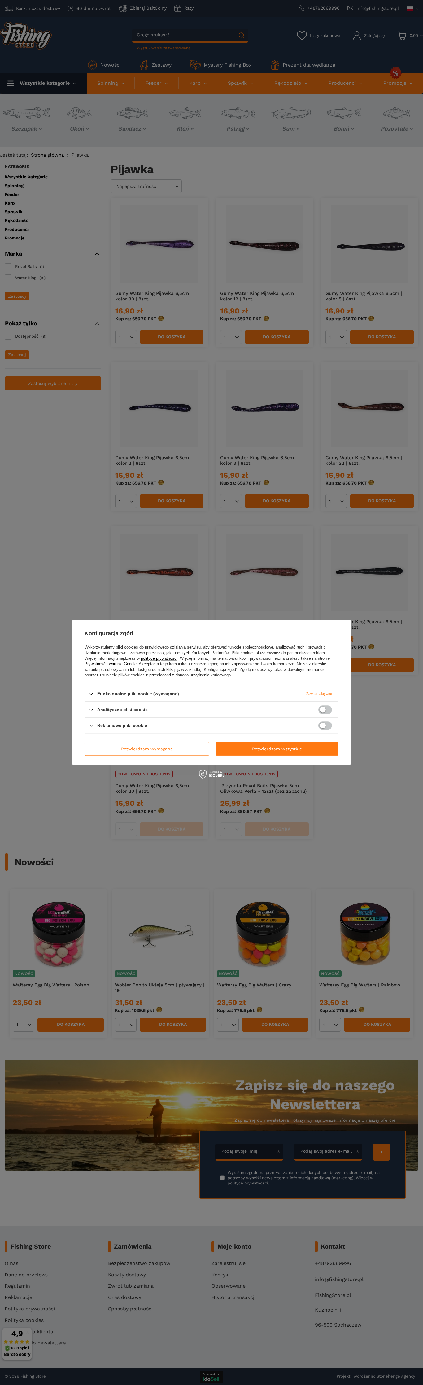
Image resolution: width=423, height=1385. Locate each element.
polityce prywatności (159, 658)
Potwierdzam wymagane (147, 748)
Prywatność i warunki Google (111, 664)
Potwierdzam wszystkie (277, 748)
